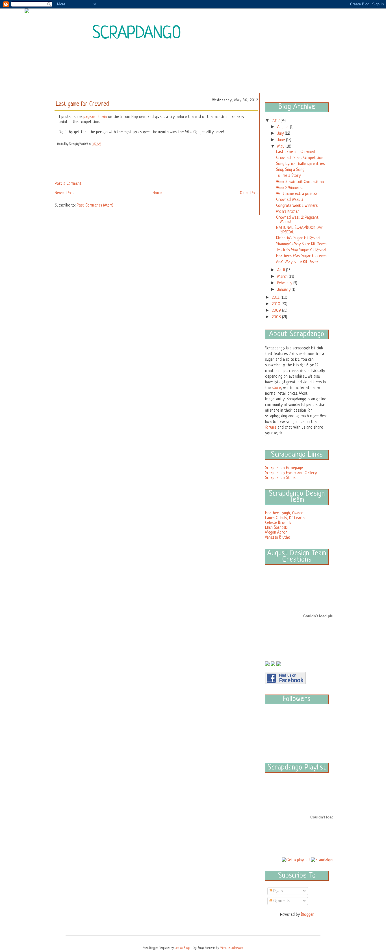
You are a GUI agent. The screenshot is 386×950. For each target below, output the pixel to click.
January (284, 289)
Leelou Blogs (182, 948)
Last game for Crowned (295, 152)
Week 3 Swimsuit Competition (300, 182)
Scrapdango (136, 33)
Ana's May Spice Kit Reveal (297, 262)
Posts (277, 891)
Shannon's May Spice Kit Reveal (302, 244)
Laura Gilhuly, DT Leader (285, 518)
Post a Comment (68, 183)
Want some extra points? (296, 194)
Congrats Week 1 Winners (297, 205)
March (283, 276)
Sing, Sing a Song (290, 169)
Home (157, 193)
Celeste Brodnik (278, 523)
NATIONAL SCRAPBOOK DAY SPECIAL (299, 230)
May (281, 146)
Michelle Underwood (231, 948)
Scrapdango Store (280, 478)
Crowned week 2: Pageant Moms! (297, 219)
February (285, 283)
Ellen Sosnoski (276, 527)
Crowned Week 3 (289, 199)
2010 (276, 304)
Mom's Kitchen (288, 211)
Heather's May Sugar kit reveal (302, 256)
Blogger (307, 914)
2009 (277, 310)
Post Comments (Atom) (95, 205)
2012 (276, 121)
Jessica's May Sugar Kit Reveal (301, 250)
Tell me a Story (288, 175)
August (283, 127)
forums (270, 427)
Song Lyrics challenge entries (300, 164)
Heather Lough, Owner (284, 513)
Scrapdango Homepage (284, 468)
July (281, 133)
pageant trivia (95, 117)
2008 (277, 317)
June (281, 140)
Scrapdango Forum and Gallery (291, 473)
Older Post (249, 193)
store (276, 388)
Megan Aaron (276, 532)
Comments (281, 901)
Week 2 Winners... (289, 188)
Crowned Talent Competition (299, 158)
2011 (276, 297)
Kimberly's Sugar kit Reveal (298, 238)
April (281, 270)
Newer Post (64, 193)
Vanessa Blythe (277, 537)
